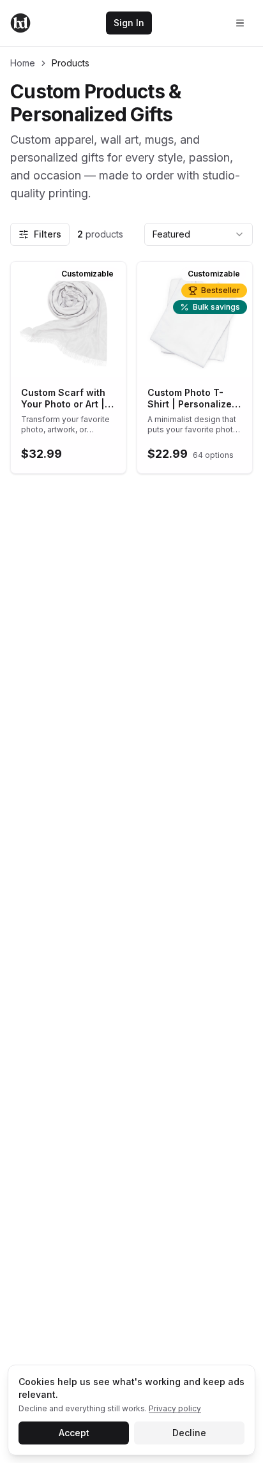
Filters (47, 234)
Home (22, 62)
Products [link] (70, 62)
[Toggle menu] (240, 23)
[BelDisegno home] (20, 23)
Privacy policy (175, 1408)
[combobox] (198, 234)
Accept (74, 1432)
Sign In (129, 22)
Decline (189, 1432)
